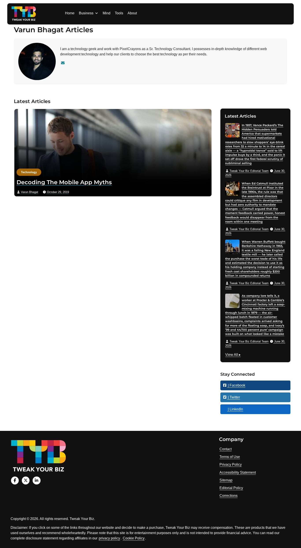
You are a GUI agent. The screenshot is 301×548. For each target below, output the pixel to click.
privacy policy (109, 538)
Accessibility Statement (237, 472)
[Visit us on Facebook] (15, 480)
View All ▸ (233, 355)
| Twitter (233, 397)
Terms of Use (229, 457)
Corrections (228, 495)
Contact (225, 449)
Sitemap (225, 480)
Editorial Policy (231, 488)
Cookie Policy (134, 538)
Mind (106, 13)
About (132, 13)
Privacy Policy (230, 464)
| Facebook (236, 385)
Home (69, 13)
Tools (119, 13)
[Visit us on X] (25, 480)
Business (86, 13)
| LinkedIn (235, 409)
